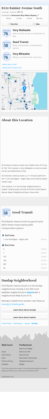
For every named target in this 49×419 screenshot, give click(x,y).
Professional (25, 345)
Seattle (13, 12)
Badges (21, 364)
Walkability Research (26, 361)
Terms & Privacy (7, 361)
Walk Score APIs (24, 352)
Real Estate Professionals (28, 358)
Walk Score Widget (25, 349)
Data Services (24, 355)
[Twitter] (3, 348)
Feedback (5, 364)
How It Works (6, 355)
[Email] (10, 348)
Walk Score (7, 345)
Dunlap (35, 323)
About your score (9, 64)
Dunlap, (5, 12)
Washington (18, 323)
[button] (24, 88)
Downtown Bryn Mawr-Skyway (24, 15)
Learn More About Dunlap (24, 310)
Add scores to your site (11, 68)
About (4, 352)
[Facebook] (7, 348)
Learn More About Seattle (24, 317)
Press (4, 358)
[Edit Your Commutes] (38, 15)
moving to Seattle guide (13, 304)
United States (7, 323)
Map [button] (38, 24)
